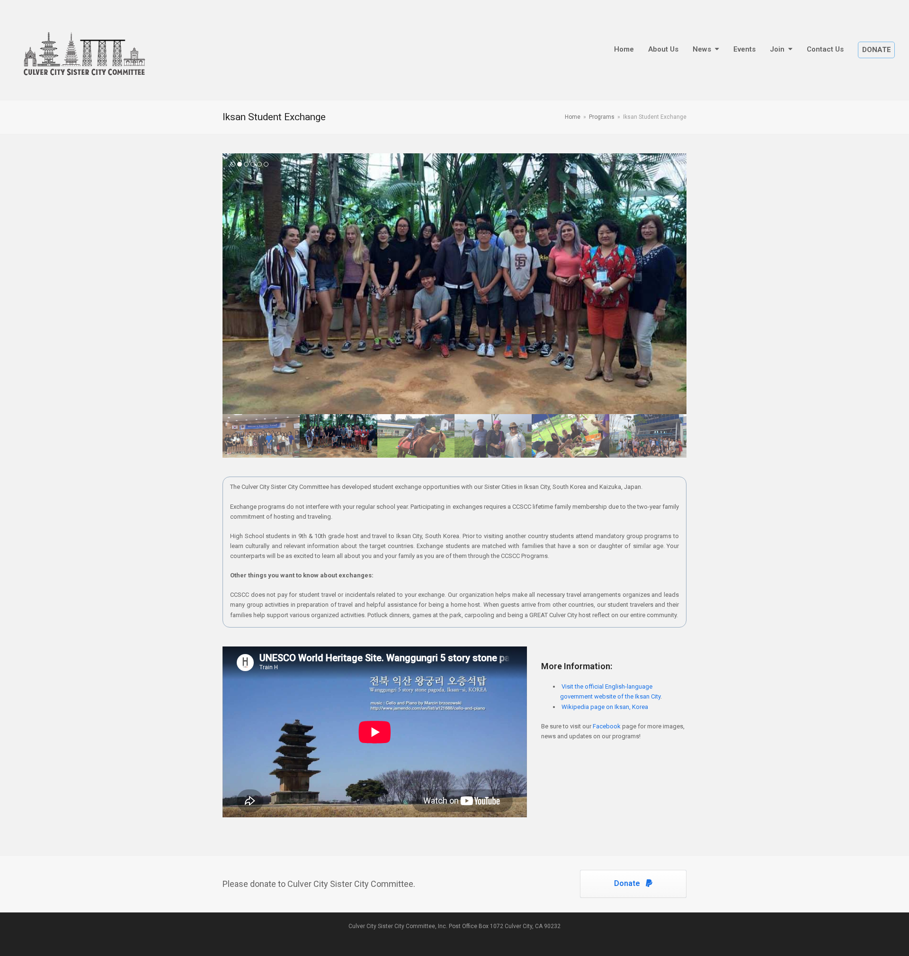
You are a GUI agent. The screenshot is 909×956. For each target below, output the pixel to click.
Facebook (607, 726)
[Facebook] (456, 938)
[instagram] (464, 938)
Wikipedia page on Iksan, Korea (604, 706)
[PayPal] (446, 938)
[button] (231, 284)
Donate (627, 883)
